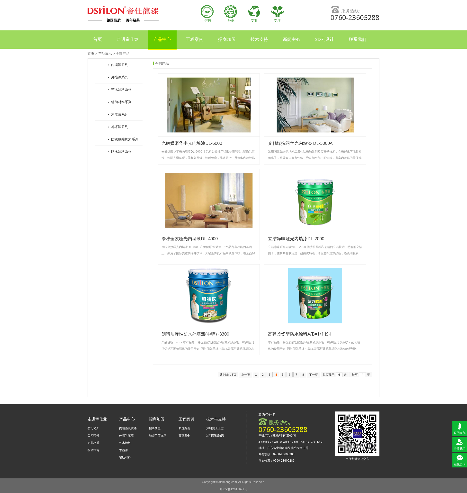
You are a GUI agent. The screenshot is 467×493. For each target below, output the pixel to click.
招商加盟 (227, 39)
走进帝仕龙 (128, 39)
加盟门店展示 (157, 435)
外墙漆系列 (119, 77)
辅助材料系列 (121, 102)
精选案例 (184, 428)
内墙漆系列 (119, 65)
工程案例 (194, 39)
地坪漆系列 (119, 127)
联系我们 (357, 39)
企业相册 (93, 443)
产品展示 (105, 53)
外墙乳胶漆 (126, 435)
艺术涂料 (125, 443)
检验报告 (93, 450)
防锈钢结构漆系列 (124, 139)
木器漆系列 (119, 114)
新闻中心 (291, 39)
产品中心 (162, 39)
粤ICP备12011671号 (233, 489)
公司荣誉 (93, 435)
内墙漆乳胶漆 (128, 428)
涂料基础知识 (215, 435)
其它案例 (184, 435)
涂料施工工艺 (215, 428)
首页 (97, 39)
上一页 (245, 374)
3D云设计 (324, 39)
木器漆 (123, 450)
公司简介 (93, 428)
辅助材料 (125, 457)
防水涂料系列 (121, 152)
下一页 (313, 374)
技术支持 (259, 39)
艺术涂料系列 (121, 89)
